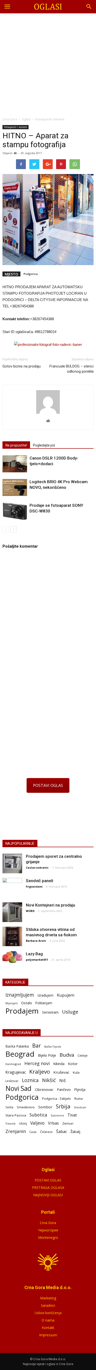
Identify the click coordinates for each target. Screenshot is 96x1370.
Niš (62, 1080)
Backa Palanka (17, 1046)
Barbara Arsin (36, 940)
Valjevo (37, 1123)
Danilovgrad (13, 1064)
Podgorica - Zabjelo (56, 1098)
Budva (67, 1054)
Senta (9, 1107)
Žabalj (75, 1131)
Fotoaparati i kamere (15, 127)
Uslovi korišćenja (48, 1312)
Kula (76, 1072)
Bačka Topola (52, 1046)
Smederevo (26, 1107)
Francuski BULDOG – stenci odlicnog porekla (71, 369)
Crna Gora (48, 1222)
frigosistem (34, 886)
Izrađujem (45, 995)
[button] (89, 6)
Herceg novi (37, 1063)
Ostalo (26, 1002)
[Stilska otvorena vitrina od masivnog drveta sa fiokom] (12, 936)
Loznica (30, 1080)
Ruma (78, 1098)
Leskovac (11, 1081)
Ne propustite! (16, 445)
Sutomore (57, 1115)
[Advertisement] (48, 64)
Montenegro (48, 1237)
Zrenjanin (15, 1131)
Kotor (73, 1063)
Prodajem (22, 1011)
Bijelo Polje (47, 1055)
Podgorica (31, 274)
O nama (48, 1320)
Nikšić (49, 1080)
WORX (30, 911)
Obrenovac (44, 1089)
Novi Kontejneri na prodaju (50, 905)
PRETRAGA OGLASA (48, 1187)
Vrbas (53, 1123)
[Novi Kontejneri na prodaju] (12, 912)
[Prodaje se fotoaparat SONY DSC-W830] (14, 511)
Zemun (67, 1123)
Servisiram (50, 1012)
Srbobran (80, 1107)
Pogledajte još (44, 445)
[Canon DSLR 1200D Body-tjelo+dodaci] (14, 463)
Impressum (48, 1335)
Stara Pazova (15, 1115)
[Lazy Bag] (12, 957)
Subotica (38, 1114)
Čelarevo (46, 1132)
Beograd (19, 1054)
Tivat (72, 1115)
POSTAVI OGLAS (48, 785)
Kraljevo (39, 1071)
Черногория (48, 1230)
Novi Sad (18, 1088)
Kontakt (48, 1327)
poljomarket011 (37, 959)
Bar (36, 1045)
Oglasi (26, 119)
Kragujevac (15, 1072)
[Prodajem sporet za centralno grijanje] (12, 863)
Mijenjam (11, 1003)
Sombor (45, 1106)
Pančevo (64, 1089)
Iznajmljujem (19, 995)
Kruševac (61, 1072)
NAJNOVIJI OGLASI (48, 1195)
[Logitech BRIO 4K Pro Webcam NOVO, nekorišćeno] (14, 487)
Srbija (63, 1106)
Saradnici (48, 1305)
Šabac (61, 1131)
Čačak (33, 1132)
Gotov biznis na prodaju (21, 366)
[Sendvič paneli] (12, 888)
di (15, 153)
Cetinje (83, 1055)
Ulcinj (23, 1123)
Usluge (70, 1011)
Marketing (48, 1298)
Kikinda (58, 1063)
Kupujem (65, 995)
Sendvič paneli (39, 880)
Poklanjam (43, 1003)
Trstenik (10, 1123)
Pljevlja (79, 1089)
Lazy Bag (34, 953)
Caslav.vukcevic (37, 867)
